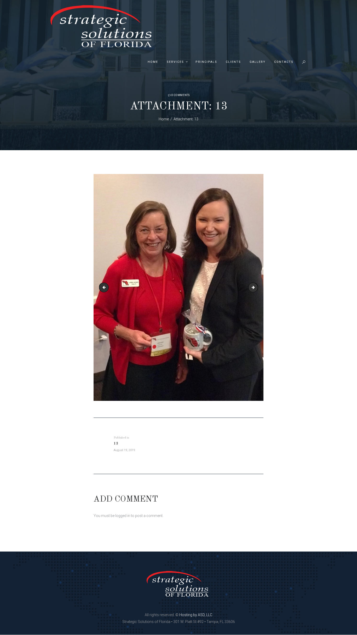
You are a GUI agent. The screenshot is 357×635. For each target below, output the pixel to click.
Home (164, 119)
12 (105, 287)
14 (256, 287)
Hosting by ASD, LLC (195, 615)
